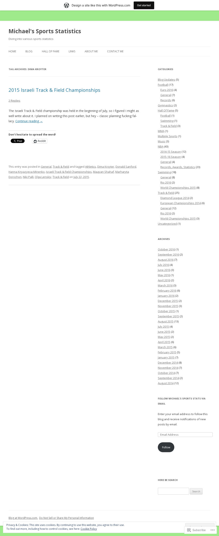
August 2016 (165, 260)
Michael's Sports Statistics (45, 31)
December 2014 (168, 362)
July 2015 (163, 326)
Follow (166, 447)
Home (12, 51)
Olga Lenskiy (43, 177)
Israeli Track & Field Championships (69, 172)
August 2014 (165, 383)
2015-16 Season (170, 157)
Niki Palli (28, 177)
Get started (144, 5)
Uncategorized (167, 224)
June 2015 (164, 332)
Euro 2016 (166, 90)
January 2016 (166, 296)
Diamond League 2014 (174, 198)
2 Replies (14, 100)
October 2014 (166, 373)
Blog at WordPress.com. (23, 518)
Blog (29, 51)
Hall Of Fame (50, 51)
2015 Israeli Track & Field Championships (54, 90)
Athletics (90, 167)
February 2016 (167, 290)
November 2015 (168, 306)
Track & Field (61, 167)
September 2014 (168, 378)
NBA (160, 146)
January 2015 (166, 357)
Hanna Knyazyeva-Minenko (27, 172)
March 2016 (165, 285)
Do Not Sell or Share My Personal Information (66, 518)
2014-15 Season (170, 152)
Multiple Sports (167, 136)
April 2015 (164, 342)
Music (161, 141)
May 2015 (164, 337)
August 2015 (165, 321)
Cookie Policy (89, 529)
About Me (91, 51)
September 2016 (168, 254)
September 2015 (168, 316)
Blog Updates (166, 79)
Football (163, 85)
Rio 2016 (165, 182)
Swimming (166, 121)
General (46, 167)
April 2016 (164, 280)
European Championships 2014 (180, 203)
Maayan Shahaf (103, 172)
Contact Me (115, 51)
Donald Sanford (125, 167)
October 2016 (166, 249)
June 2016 (164, 270)
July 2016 (163, 265)
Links (72, 51)
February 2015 (167, 352)
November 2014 (168, 368)
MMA (161, 131)
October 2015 (166, 311)
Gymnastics (165, 105)
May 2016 (164, 275)
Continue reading (29, 121)
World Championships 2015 (178, 188)
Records (165, 100)
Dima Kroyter (105, 167)
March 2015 (165, 347)
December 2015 (168, 301)
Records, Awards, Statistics (177, 167)
